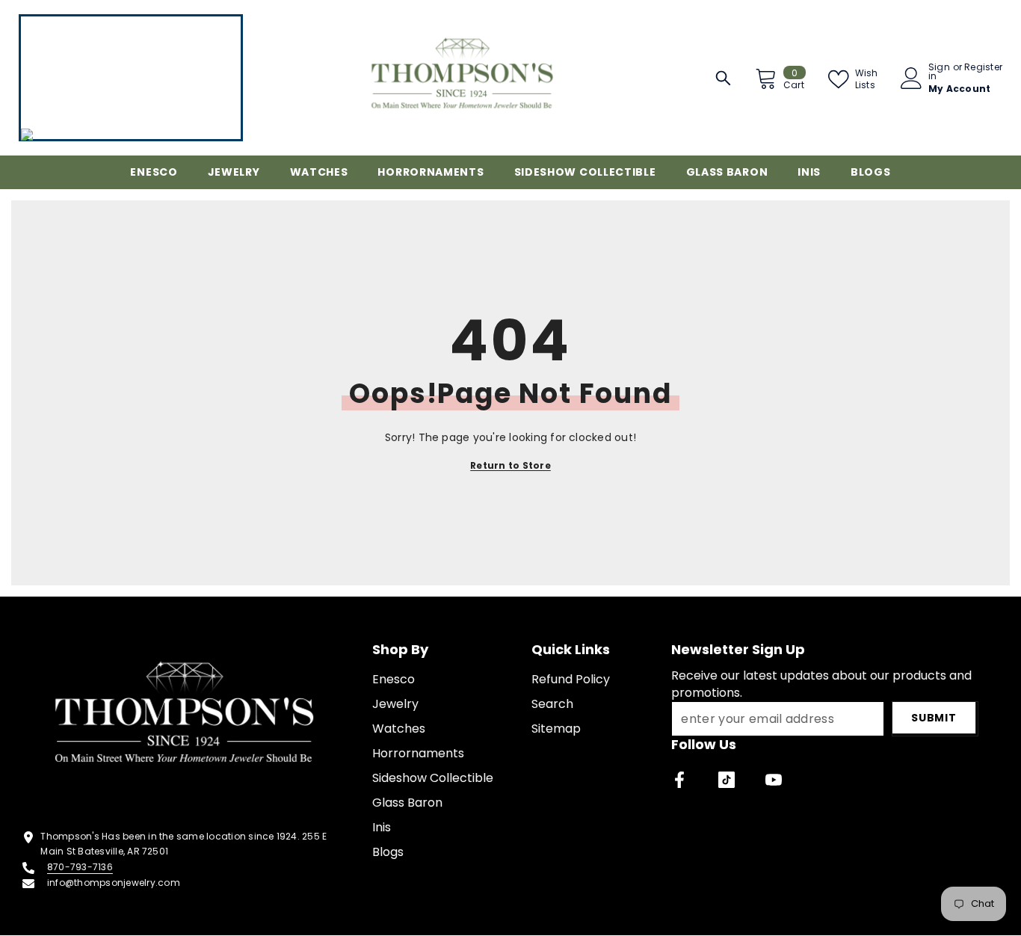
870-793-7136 (80, 866)
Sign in (939, 72)
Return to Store (510, 465)
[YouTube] (774, 780)
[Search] (723, 78)
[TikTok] (726, 780)
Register (983, 68)
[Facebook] (679, 780)
